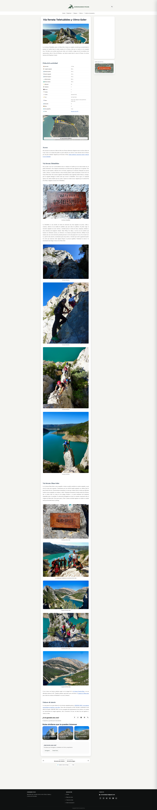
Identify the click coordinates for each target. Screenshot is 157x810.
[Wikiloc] (116, 798)
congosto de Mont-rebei (83, 693)
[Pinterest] (110, 798)
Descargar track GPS (74, 111)
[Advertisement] (66, 779)
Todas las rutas (69, 800)
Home (63, 13)
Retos (81, 13)
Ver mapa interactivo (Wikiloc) (66, 138)
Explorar (69, 13)
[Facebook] (100, 798)
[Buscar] (112, 6)
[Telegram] (113, 798)
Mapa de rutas (69, 797)
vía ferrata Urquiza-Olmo (79, 691)
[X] (106, 798)
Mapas (75, 13)
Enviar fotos (55, 750)
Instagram (47, 750)
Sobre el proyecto (90, 13)
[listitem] (74, 717)
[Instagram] (103, 798)
